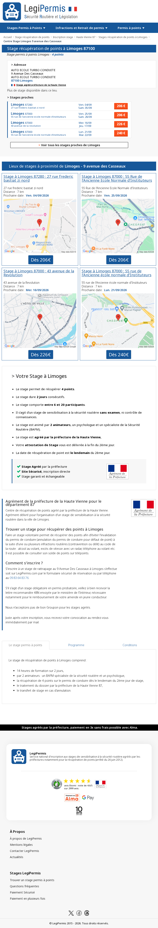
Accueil (7, 37)
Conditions (130, 645)
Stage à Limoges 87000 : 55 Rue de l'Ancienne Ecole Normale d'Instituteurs (117, 178)
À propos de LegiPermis (26, 838)
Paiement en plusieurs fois (27, 898)
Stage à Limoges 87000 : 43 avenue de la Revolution (38, 272)
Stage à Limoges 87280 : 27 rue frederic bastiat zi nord (38, 178)
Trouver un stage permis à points (32, 880)
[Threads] (86, 913)
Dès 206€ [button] (41, 260)
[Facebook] (79, 913)
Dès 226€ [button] (41, 354)
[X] (71, 913)
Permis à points (130, 28)
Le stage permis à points (25, 645)
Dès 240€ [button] (119, 354)
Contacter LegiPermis (24, 851)
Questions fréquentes (24, 886)
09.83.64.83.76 (19, 578)
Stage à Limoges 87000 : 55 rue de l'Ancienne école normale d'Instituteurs (116, 272)
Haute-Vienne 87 (85, 37)
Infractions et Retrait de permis (80, 28)
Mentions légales (21, 845)
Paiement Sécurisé (22, 892)
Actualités (16, 857)
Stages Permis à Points (25, 28)
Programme (76, 645)
